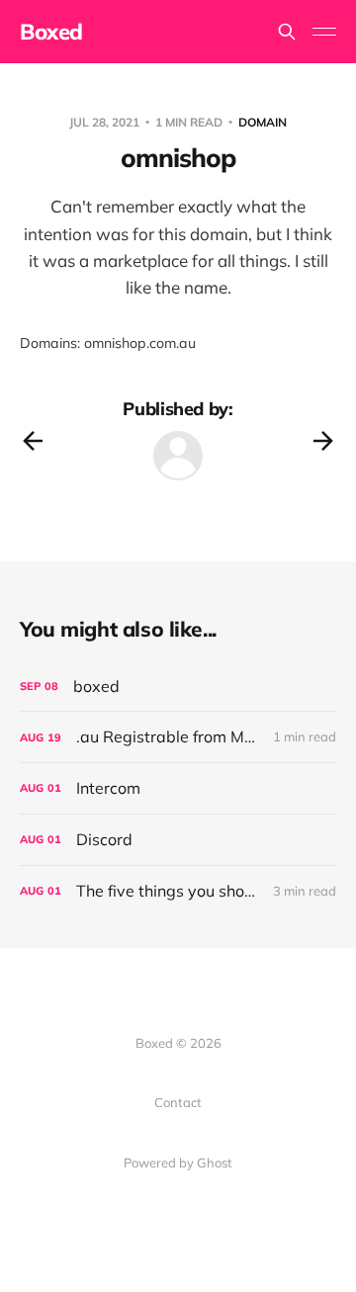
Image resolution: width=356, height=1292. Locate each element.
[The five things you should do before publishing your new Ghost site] (178, 891)
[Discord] (178, 840)
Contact (178, 1102)
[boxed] (178, 686)
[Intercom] (178, 788)
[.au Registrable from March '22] (178, 737)
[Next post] (323, 441)
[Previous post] (32, 441)
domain (262, 122)
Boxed (51, 32)
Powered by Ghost (178, 1162)
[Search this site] (287, 31)
